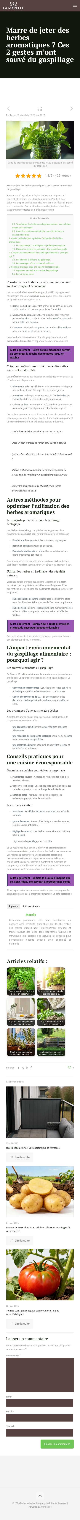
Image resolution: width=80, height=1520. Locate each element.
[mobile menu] (75, 5)
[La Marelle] (14, 5)
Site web (10, 1426)
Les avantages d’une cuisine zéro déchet (33, 263)
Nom (9, 1396)
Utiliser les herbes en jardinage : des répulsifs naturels (39, 249)
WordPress (46, 1507)
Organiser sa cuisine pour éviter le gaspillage (35, 270)
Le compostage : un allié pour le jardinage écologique (38, 245)
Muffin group (38, 1503)
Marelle (23, 115)
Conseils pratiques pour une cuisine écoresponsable (34, 266)
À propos (13, 906)
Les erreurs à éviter (23, 273)
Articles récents (31, 906)
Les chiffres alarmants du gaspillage (31, 259)
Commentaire (13, 1355)
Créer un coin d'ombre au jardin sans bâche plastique (39, 442)
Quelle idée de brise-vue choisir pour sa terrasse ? (37, 431)
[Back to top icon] (40, 1496)
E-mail (10, 1411)
